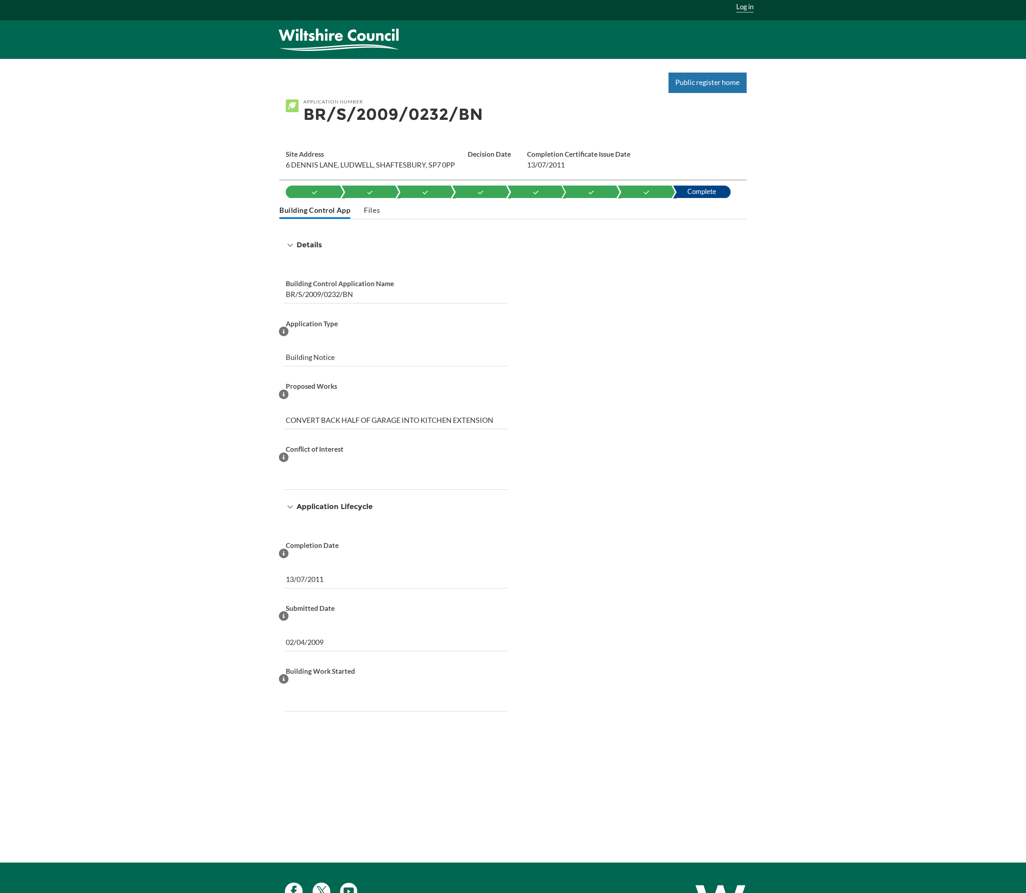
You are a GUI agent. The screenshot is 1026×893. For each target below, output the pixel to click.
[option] (315, 192)
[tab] (314, 211)
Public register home (707, 82)
